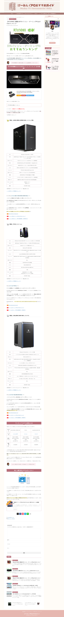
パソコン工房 (15, 433)
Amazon (18, 95)
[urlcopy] (30, 514)
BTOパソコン (10, 518)
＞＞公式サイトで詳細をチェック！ (14, 191)
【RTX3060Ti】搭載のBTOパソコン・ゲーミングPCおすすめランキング (25, 570)
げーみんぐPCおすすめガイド (32, 613)
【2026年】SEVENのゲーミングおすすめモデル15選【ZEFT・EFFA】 (25, 585)
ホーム (12, 13)
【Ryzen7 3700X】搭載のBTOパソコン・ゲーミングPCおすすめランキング (26, 578)
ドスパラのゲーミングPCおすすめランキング (16, 415)
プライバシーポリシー (29, 611)
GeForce (13, 518)
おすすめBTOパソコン (20, 13)
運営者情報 (23, 611)
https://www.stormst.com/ (13, 305)
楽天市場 (23, 95)
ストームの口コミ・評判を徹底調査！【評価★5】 (17, 310)
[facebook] (20, 514)
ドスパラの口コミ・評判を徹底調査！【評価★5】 (17, 417)
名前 (8, 539)
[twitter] (18, 514)
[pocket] (23, 514)
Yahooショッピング (30, 95)
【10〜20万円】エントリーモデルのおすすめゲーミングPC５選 (24, 593)
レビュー (36, 13)
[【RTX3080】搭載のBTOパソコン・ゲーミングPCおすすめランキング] (25, 514)
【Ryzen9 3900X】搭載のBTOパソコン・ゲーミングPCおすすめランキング (26, 562)
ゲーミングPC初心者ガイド (52, 13)
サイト (8, 548)
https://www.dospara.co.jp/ (13, 412)
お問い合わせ (35, 611)
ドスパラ (36, 433)
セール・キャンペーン (28, 13)
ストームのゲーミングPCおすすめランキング (16, 307)
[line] (28, 514)
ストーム (25, 433)
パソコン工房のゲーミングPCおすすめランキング (17, 216)
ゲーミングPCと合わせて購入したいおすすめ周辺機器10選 (55, 67)
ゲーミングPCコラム (44, 13)
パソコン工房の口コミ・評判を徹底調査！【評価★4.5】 (18, 218)
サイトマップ (40, 611)
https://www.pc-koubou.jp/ (13, 213)
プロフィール (52, 42)
